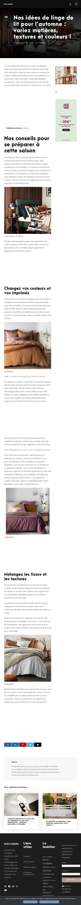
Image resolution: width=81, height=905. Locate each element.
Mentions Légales (29, 867)
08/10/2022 (20, 43)
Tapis (44, 890)
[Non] (78, 900)
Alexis (31, 43)
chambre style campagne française (35, 450)
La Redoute (8, 371)
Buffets (49, 857)
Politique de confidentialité (28, 873)
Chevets (52, 867)
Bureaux (46, 859)
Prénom (65, 871)
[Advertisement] (27, 104)
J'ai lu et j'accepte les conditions (66, 889)
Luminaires (47, 877)
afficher (25, 128)
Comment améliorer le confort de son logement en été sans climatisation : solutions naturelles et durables (21, 821)
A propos (26, 856)
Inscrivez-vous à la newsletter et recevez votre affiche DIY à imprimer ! (69, 851)
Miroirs (53, 880)
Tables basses (48, 886)
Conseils (32, 812)
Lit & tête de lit (48, 874)
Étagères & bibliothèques (48, 894)
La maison (70, 815)
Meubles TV (46, 880)
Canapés (47, 863)
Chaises (46, 867)
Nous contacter (29, 862)
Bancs (44, 857)
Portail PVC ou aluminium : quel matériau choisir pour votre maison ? (58, 823)
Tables (45, 883)
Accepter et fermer (30, 902)
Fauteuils (47, 870)
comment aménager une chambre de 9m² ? (28, 376)
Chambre (42, 43)
